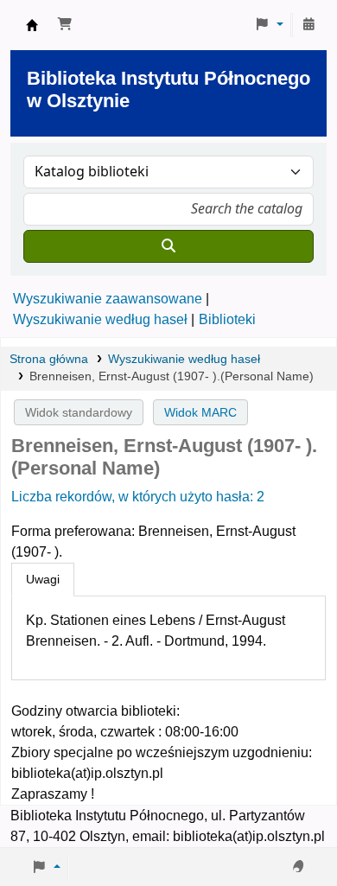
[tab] (42, 580)
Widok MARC (200, 412)
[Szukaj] (168, 246)
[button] (64, 25)
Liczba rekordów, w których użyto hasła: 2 (137, 496)
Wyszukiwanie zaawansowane (107, 298)
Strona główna (49, 359)
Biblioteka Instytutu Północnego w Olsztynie (32, 25)
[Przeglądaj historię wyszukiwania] (308, 25)
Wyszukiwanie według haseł (100, 319)
